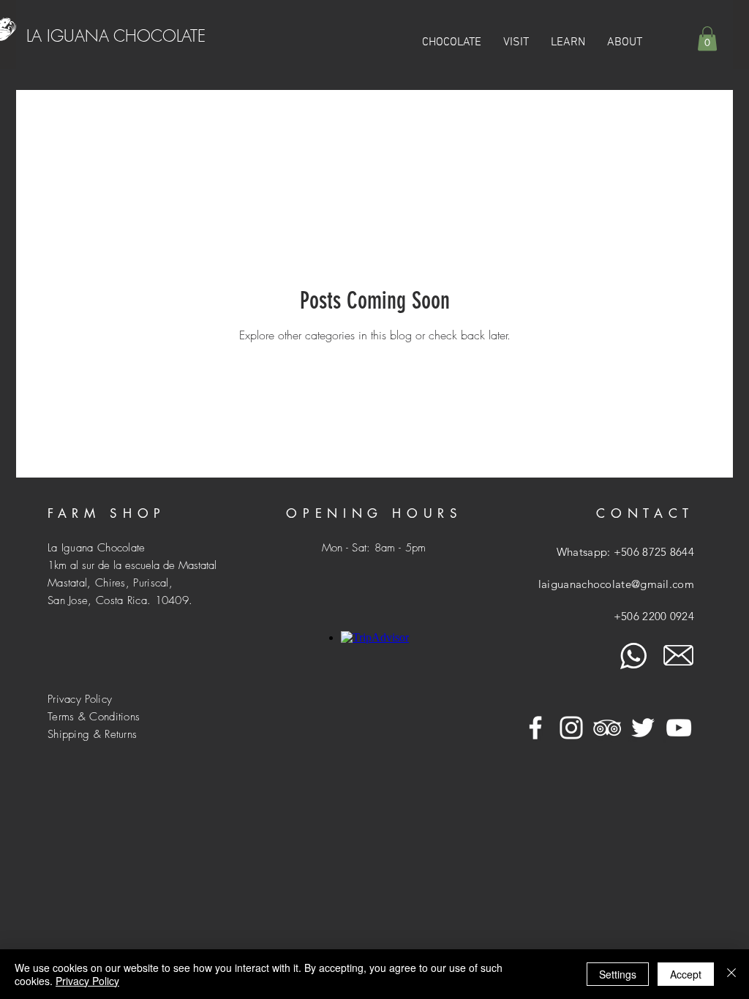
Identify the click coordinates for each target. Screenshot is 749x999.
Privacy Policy (87, 980)
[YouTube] (678, 727)
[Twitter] (643, 727)
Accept (685, 974)
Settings (617, 974)
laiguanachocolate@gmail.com (616, 584)
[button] (516, 42)
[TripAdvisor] (607, 727)
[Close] (731, 974)
